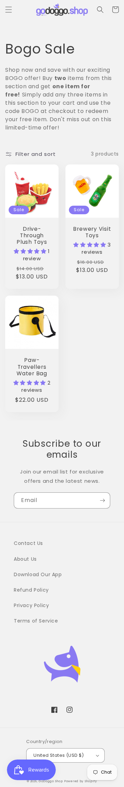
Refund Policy (31, 589)
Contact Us (28, 543)
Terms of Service (36, 620)
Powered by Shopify (80, 781)
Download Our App (38, 574)
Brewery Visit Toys (92, 232)
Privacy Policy (31, 605)
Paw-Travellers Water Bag (32, 367)
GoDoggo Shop (51, 781)
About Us (25, 559)
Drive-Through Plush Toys (32, 236)
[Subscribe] (102, 500)
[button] (8, 9)
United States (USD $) (58, 755)
